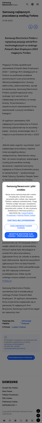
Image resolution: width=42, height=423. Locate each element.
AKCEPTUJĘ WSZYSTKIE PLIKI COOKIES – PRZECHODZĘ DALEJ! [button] (21, 235)
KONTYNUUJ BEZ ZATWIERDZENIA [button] (21, 220)
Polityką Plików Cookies (26, 215)
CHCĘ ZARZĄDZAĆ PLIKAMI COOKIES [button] (21, 227)
